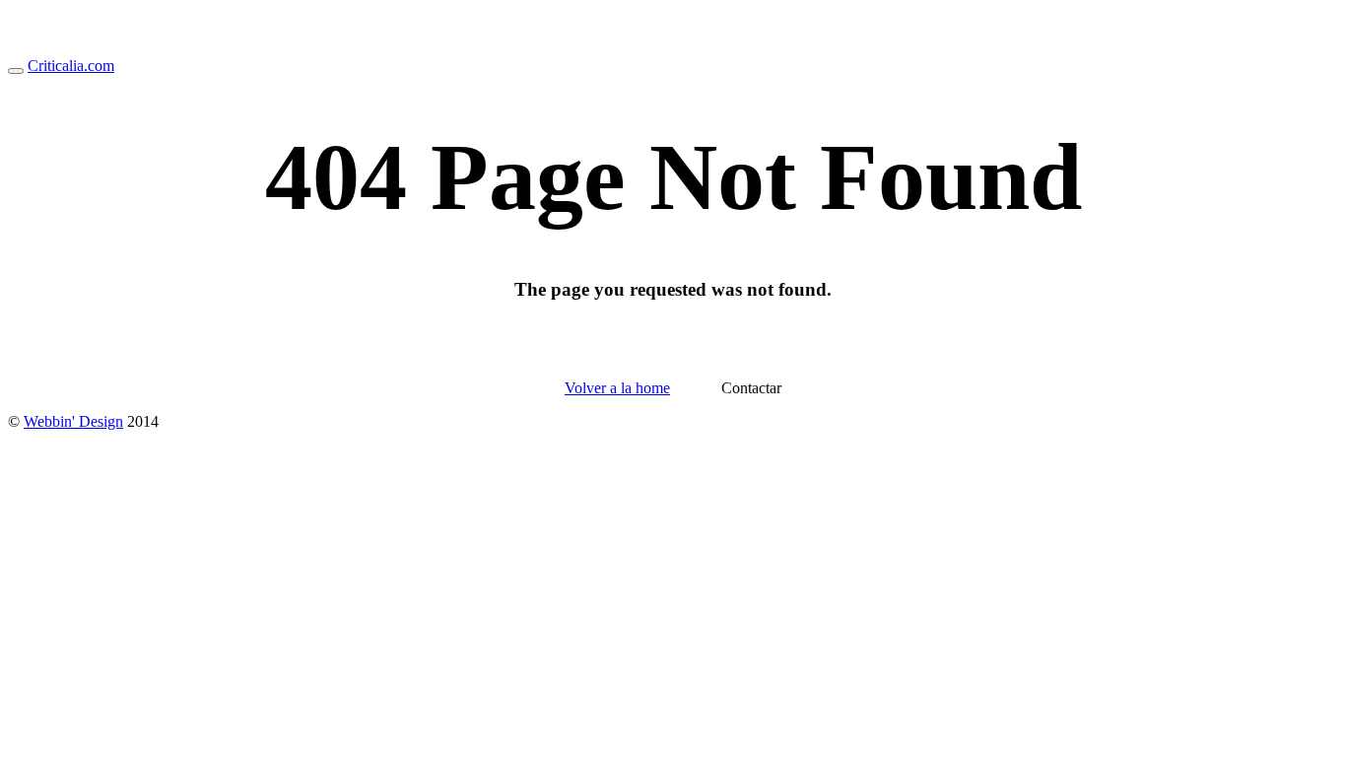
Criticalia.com (71, 65)
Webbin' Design (73, 421)
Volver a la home (617, 387)
